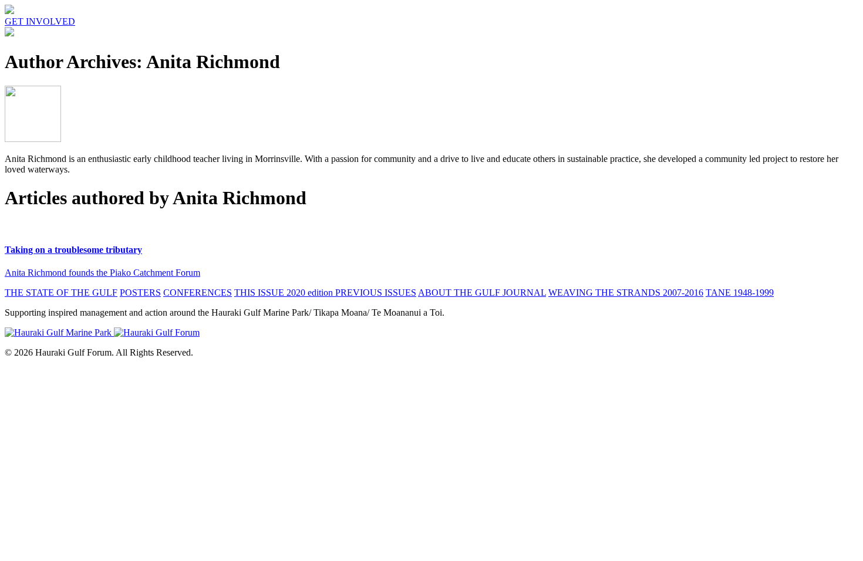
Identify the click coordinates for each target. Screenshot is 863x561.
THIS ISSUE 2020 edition (284, 293)
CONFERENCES (197, 293)
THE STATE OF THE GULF (61, 293)
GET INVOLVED (40, 21)
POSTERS (140, 293)
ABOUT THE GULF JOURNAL (482, 293)
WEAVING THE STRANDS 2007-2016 (625, 293)
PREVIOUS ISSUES (375, 293)
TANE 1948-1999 (740, 293)
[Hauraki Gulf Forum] (9, 11)
